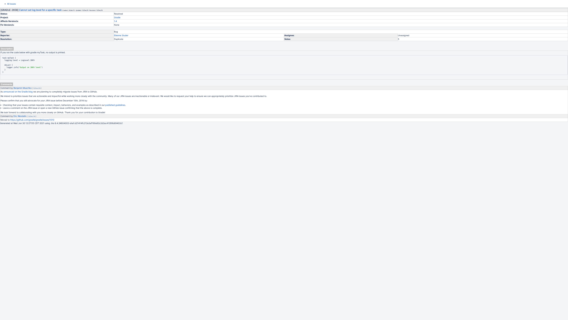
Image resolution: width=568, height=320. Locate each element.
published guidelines (115, 105)
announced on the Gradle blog (18, 91)
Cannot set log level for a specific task (40, 9)
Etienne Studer (121, 35)
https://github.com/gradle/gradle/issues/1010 (32, 120)
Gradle (117, 17)
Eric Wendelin (19, 116)
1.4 (115, 21)
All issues (11, 4)
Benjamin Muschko (22, 88)
